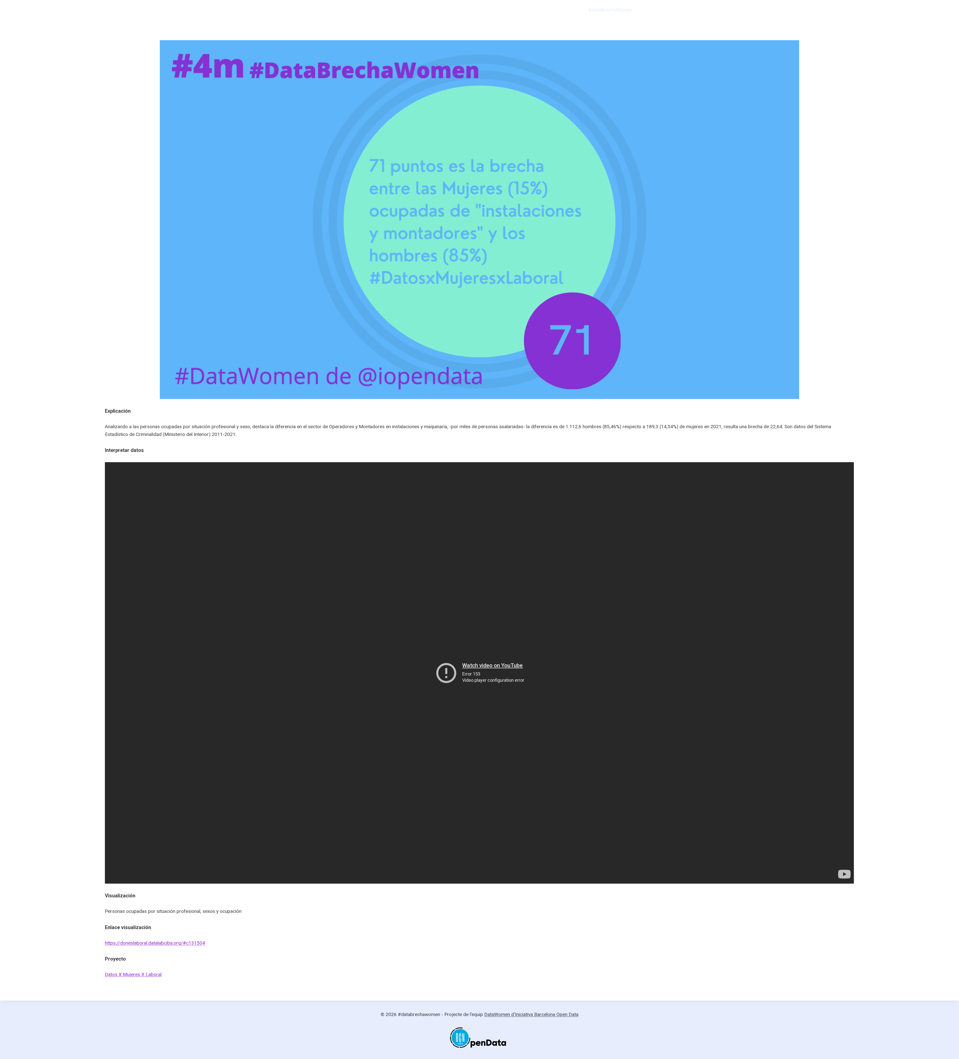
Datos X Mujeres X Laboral (133, 974)
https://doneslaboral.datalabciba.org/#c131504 (155, 943)
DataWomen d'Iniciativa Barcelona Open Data (531, 1014)
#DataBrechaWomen (610, 10)
